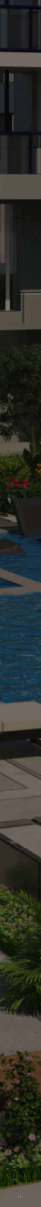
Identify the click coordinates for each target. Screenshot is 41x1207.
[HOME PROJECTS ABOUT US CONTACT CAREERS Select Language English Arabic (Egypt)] (20, 4)
